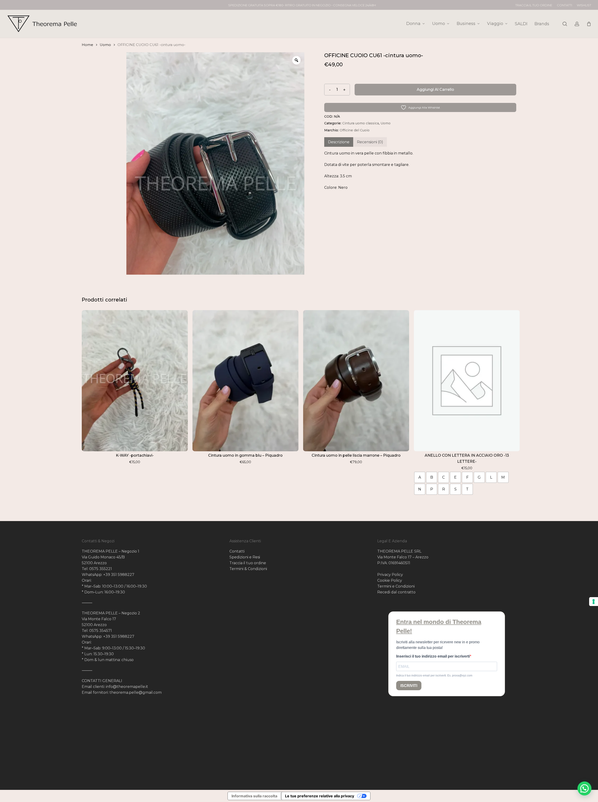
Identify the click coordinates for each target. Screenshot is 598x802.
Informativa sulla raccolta (254, 796)
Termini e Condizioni (396, 586)
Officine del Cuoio (355, 130)
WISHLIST (584, 5)
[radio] (419, 477)
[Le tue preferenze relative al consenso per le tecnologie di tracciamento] (593, 601)
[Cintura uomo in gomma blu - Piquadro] (245, 380)
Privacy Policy (390, 574)
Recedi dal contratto (396, 592)
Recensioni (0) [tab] (370, 142)
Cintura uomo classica (360, 123)
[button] (584, 788)
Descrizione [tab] (338, 142)
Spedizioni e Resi (244, 557)
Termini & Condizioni (248, 569)
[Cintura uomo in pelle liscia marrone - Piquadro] (356, 380)
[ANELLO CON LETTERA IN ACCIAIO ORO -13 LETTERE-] (467, 380)
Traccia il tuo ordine (247, 563)
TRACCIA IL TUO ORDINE (533, 5)
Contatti (237, 551)
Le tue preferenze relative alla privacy (319, 796)
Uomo (105, 45)
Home (87, 45)
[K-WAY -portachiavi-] (135, 380)
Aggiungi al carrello (435, 89)
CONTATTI (564, 5)
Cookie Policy (389, 580)
